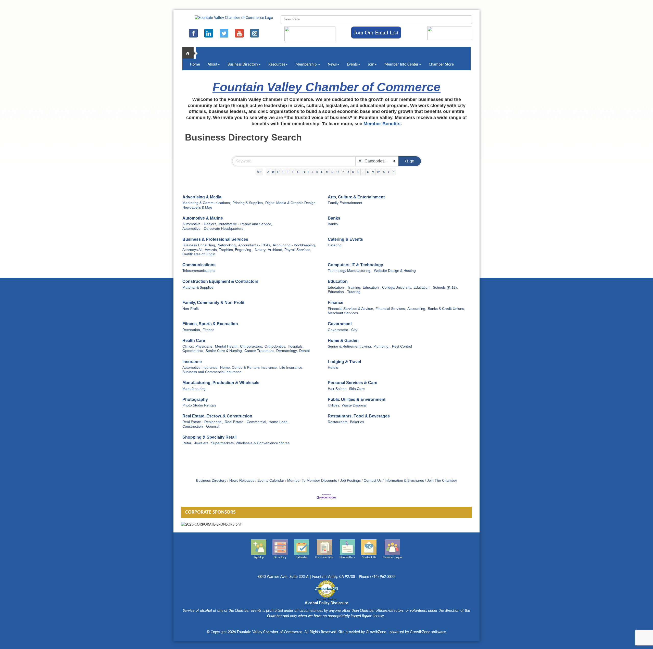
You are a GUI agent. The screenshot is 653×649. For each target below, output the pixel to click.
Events (352, 64)
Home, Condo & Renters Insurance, (249, 368)
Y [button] (389, 171)
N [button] (332, 171)
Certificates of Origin (198, 254)
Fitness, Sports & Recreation (210, 324)
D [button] (283, 171)
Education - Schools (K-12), (435, 287)
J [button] (312, 171)
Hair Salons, (337, 389)
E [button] (288, 171)
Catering (335, 245)
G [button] (298, 171)
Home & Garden (343, 340)
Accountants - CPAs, (254, 245)
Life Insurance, (291, 368)
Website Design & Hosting (395, 271)
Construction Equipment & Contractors (220, 281)
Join (371, 64)
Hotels (333, 368)
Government (340, 324)
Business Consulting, (199, 245)
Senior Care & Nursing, (224, 351)
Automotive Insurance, (200, 368)
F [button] (293, 171)
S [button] (358, 171)
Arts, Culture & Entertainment (356, 197)
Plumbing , (382, 346)
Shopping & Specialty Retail (209, 437)
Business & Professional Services (215, 239)
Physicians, (204, 346)
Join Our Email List (376, 32)
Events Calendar (270, 480)
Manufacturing (194, 389)
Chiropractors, (251, 346)
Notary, (260, 250)
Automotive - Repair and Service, (245, 224)
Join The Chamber (442, 480)
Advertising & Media (201, 197)
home (190, 53)
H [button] (304, 171)
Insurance (192, 362)
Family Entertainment (345, 203)
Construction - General (200, 426)
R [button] (353, 171)
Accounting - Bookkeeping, (294, 245)
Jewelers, (201, 443)
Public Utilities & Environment (356, 399)
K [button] (317, 171)
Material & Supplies (198, 287)
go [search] (412, 161)
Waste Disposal (354, 405)
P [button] (343, 171)
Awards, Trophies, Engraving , (229, 250)
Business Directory (243, 64)
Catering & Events (345, 239)
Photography (195, 399)
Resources (276, 64)
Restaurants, (338, 422)
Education (338, 281)
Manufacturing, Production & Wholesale (220, 382)
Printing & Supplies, (248, 203)
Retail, (187, 443)
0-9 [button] (259, 171)
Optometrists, (193, 351)
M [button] (327, 171)
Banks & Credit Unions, (446, 309)
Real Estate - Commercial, (246, 422)
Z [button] (393, 171)
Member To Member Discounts (312, 480)
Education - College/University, (387, 287)
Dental (304, 351)
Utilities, (334, 405)
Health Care (193, 340)
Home (195, 64)
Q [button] (348, 171)
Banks (334, 218)
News (332, 64)
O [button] (337, 171)
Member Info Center (401, 64)
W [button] (378, 171)
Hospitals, (296, 346)
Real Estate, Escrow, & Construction (217, 416)
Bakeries (357, 422)
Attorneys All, (192, 250)
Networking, (227, 245)
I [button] (308, 171)
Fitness (208, 330)
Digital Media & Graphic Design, (291, 203)
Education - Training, (344, 287)
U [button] (368, 171)
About (212, 64)
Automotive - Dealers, (199, 224)
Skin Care (357, 389)
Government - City (342, 330)
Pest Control (402, 346)
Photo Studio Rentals (199, 405)
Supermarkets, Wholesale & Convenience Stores (250, 443)
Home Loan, (278, 422)
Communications (199, 265)
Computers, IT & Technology (355, 265)
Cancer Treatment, (259, 351)
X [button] (384, 171)
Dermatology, (287, 351)
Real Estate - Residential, (202, 422)
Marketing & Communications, (206, 203)
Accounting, (416, 309)
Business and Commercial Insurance (212, 372)
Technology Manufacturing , (350, 271)
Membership (306, 64)
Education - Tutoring (344, 292)
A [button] (268, 171)
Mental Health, (226, 346)
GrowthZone (376, 632)
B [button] (273, 171)
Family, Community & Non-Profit (213, 302)
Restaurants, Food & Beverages (359, 416)
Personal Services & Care (352, 382)
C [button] (278, 171)
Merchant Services (343, 313)
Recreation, (191, 330)
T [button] (363, 171)
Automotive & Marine (202, 218)
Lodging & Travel (344, 362)
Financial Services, (390, 309)
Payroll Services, (297, 250)
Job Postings (350, 480)
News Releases (241, 480)
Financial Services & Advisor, (351, 309)
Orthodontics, (275, 346)
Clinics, (188, 346)
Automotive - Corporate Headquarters (212, 229)
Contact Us (373, 480)
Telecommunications (198, 271)
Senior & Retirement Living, (350, 346)
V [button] (373, 171)
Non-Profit (190, 309)
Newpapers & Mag (197, 207)
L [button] (322, 171)
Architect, (275, 250)
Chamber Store (441, 64)
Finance (335, 302)
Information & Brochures (404, 480)
